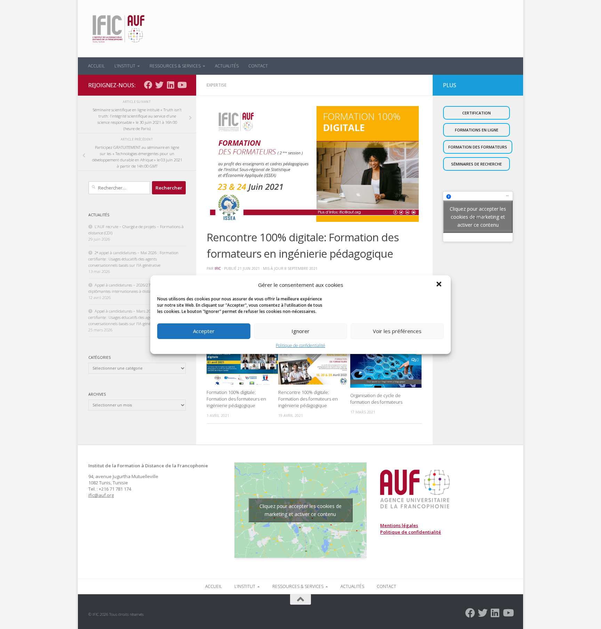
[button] (439, 285)
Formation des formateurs (477, 147)
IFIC (218, 268)
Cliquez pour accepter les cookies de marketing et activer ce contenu (478, 216)
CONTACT (258, 66)
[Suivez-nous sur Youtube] (181, 85)
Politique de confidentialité (300, 345)
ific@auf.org (101, 495)
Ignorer (300, 331)
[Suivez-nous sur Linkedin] (170, 85)
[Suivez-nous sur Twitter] (159, 85)
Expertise (216, 85)
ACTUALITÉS (227, 66)
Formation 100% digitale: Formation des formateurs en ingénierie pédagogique (236, 398)
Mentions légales (399, 525)
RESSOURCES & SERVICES (175, 66)
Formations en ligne (476, 129)
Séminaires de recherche (476, 164)
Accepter (204, 331)
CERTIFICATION (476, 112)
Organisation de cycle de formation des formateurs (376, 398)
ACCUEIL (96, 66)
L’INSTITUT (124, 66)
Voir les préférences (397, 331)
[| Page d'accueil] (117, 28)
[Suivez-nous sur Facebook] (148, 85)
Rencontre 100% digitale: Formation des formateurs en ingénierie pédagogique (308, 398)
